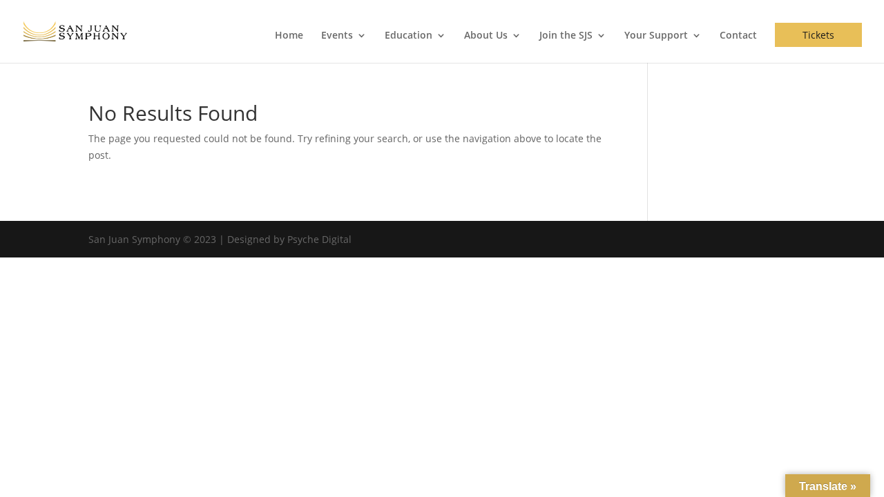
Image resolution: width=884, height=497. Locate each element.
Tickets (818, 34)
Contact (738, 35)
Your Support (656, 35)
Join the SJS (566, 35)
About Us (486, 35)
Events (337, 35)
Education (408, 35)
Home (289, 35)
